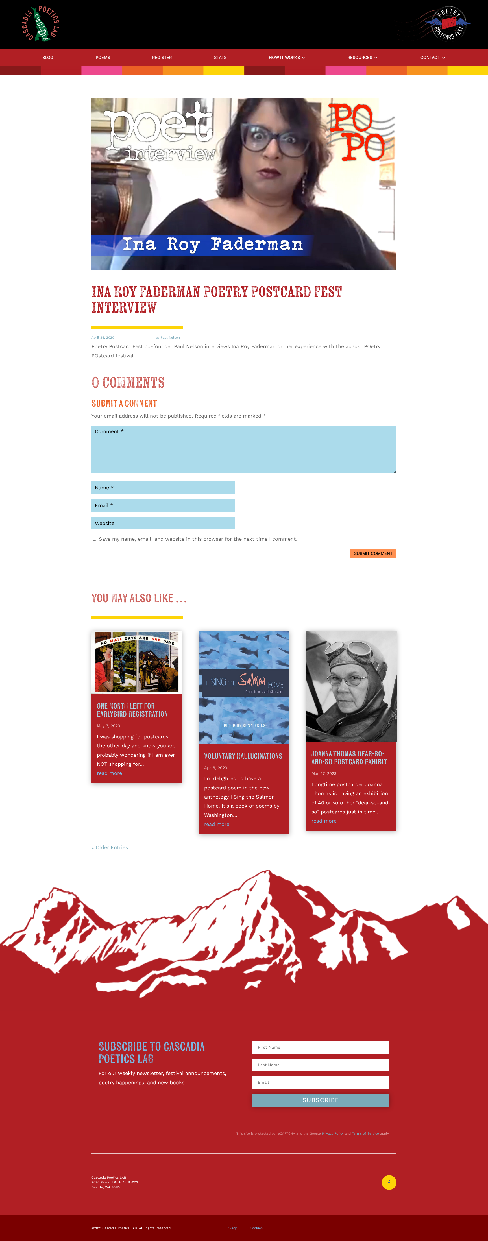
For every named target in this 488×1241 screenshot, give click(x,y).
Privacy (231, 1228)
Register (162, 58)
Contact (430, 58)
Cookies (256, 1228)
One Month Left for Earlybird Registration (132, 710)
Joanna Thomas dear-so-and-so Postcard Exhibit (349, 758)
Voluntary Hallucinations (243, 756)
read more (109, 773)
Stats (220, 58)
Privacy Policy (333, 1133)
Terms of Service (365, 1133)
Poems (103, 58)
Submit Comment (373, 553)
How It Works (284, 58)
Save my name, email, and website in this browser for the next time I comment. (198, 539)
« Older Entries (109, 847)
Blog (47, 58)
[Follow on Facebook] (389, 1182)
